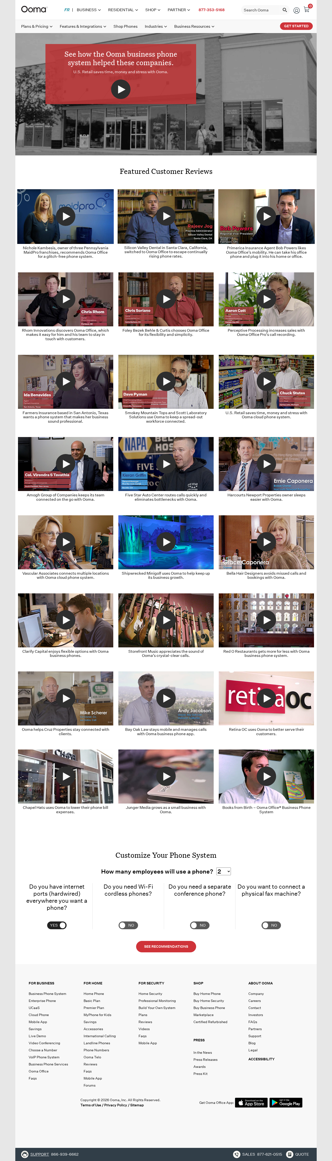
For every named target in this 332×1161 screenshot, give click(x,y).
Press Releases (205, 1059)
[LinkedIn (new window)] (53, 1102)
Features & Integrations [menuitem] (81, 26)
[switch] (58, 918)
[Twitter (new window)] (43, 1102)
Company (256, 993)
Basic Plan (92, 1001)
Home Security (150, 993)
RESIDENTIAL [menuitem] (121, 10)
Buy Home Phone (207, 993)
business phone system (266, 655)
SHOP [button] (198, 983)
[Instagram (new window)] (73, 1102)
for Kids (97, 1015)
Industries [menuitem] (154, 26)
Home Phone (94, 993)
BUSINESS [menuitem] (87, 10)
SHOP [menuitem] (150, 10)
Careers (254, 1001)
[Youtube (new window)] (63, 1102)
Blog (252, 1043)
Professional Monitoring (157, 1001)
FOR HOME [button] (93, 983)
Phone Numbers (96, 1050)
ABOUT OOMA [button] (260, 983)
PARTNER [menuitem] (177, 10)
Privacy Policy (115, 1105)
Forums (90, 1085)
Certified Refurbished (210, 1022)
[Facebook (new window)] (33, 1102)
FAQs (252, 1022)
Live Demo (37, 1036)
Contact (254, 1008)
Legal (253, 1050)
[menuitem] (66, 10)
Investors (255, 1015)
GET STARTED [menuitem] (296, 26)
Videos (144, 1029)
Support (254, 1036)
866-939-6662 (65, 1154)
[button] (219, 1041)
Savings (35, 1029)
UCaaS (34, 1008)
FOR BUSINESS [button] (41, 983)
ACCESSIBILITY (261, 1059)
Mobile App (38, 1022)
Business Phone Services (48, 1064)
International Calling (100, 1036)
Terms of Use (90, 1105)
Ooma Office (39, 1071)
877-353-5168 (212, 10)
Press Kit (200, 1074)
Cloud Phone (39, 1015)
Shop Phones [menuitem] (126, 26)
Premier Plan (94, 1008)
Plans (143, 1015)
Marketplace (203, 1015)
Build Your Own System (157, 1008)
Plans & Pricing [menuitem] (34, 26)
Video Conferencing (44, 1043)
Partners (255, 1029)
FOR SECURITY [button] (151, 983)
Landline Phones (97, 1043)
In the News (202, 1052)
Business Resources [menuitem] (192, 26)
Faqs (33, 1078)
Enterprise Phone (42, 1001)
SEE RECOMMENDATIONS (166, 946)
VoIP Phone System (44, 1057)
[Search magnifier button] (285, 10)
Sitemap (137, 1105)
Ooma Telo (92, 1057)
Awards (199, 1066)
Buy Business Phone (209, 1008)
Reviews (90, 1064)
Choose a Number (43, 1050)
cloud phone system (271, 417)
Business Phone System (47, 993)
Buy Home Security (208, 1001)
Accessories (93, 1029)
